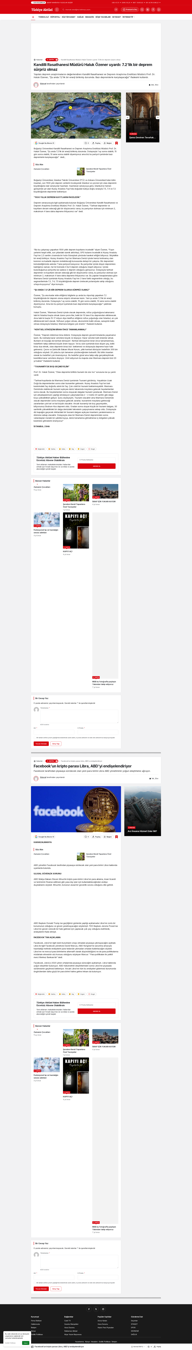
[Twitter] (96, 1309)
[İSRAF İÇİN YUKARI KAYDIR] (105, 497)
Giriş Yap (55, 744)
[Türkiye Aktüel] (42, 9)
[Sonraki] (157, 117)
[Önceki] (128, 117)
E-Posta (81, 728)
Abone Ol (96, 466)
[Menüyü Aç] (57, 9)
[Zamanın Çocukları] (54, 171)
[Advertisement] (96, 38)
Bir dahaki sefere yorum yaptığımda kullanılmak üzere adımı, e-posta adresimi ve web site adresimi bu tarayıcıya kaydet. (76, 737)
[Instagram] (103, 1309)
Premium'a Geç (131, 9)
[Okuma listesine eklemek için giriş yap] (116, 143)
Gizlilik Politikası (10, 1343)
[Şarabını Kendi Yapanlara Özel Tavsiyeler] (97, 171)
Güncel (43, 83)
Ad (35, 728)
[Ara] (142, 9)
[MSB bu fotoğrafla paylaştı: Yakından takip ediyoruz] (105, 600)
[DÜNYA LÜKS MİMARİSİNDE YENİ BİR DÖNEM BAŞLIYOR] (142, 117)
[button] (147, 9)
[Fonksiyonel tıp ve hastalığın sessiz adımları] (47, 600)
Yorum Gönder (41, 744)
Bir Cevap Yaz (41, 698)
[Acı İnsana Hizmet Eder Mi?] (142, 811)
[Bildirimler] (159, 9)
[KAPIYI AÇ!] (76, 600)
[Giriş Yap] (153, 9)
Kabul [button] (26, 1343)
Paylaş (159, 1346)
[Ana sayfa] (33, 17)
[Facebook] (89, 1309)
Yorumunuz (45, 708)
